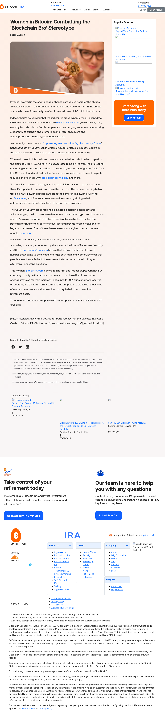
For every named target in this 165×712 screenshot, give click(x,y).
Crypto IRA (59, 577)
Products (75, 10)
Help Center (117, 589)
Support (106, 10)
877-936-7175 (57, 5)
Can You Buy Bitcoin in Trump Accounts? (127, 422)
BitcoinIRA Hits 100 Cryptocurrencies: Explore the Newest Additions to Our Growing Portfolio (82, 425)
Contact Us (116, 586)
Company (111, 545)
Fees (113, 570)
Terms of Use (28, 708)
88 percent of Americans (33, 249)
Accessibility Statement (62, 607)
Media (114, 558)
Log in (143, 9)
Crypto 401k (60, 552)
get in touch (148, 535)
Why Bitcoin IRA (59, 10)
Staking (57, 586)
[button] (13, 347)
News (85, 570)
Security (86, 555)
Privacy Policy (57, 601)
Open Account (156, 9)
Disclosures (57, 604)
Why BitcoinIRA (118, 555)
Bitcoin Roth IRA (62, 555)
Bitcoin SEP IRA (61, 558)
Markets (87, 10)
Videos (86, 567)
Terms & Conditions (61, 598)
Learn (95, 10)
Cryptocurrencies (62, 573)
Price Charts (88, 558)
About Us (115, 552)
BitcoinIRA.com (34, 270)
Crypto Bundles (61, 589)
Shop (113, 561)
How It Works (89, 552)
